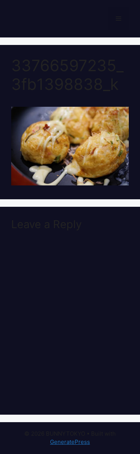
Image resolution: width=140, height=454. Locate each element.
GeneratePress (70, 441)
